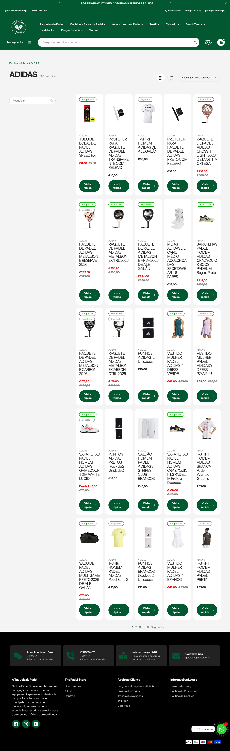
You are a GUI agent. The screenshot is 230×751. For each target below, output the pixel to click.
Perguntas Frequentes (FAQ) (136, 686)
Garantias (124, 705)
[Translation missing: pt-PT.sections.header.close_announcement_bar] (225, 3)
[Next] (170, 3)
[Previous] (59, 3)
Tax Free (123, 700)
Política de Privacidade (184, 691)
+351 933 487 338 (39, 10)
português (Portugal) (215, 10)
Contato (70, 696)
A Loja (68, 691)
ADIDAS (34, 63)
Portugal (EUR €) (193, 10)
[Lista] (171, 78)
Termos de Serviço (181, 686)
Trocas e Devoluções (130, 696)
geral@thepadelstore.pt (16, 10)
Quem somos (73, 686)
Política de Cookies (182, 696)
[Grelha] (160, 78)
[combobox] (32, 100)
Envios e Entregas (129, 691)
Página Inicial (17, 63)
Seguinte (156, 627)
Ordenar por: (187, 77)
